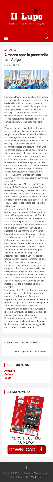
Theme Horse (41, 473)
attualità (10, 50)
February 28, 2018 (12, 65)
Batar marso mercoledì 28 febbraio (24, 342)
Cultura (8, 374)
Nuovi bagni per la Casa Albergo (30, 351)
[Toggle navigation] (6, 38)
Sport (7, 377)
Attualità (9, 370)
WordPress (36, 477)
